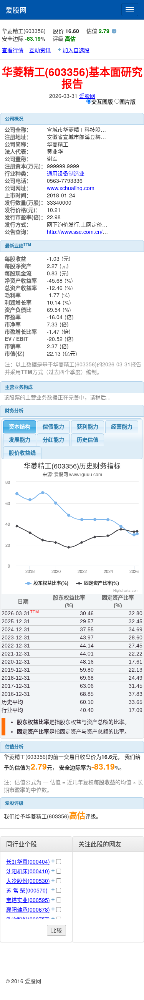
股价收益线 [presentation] (22, 453)
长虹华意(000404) (28, 861)
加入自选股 (76, 50)
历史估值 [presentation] (87, 440)
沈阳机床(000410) (28, 871)
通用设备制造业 (65, 173)
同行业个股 (21, 843)
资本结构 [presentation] (19, 427)
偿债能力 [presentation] (53, 427)
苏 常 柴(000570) (27, 890)
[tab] (19, 426)
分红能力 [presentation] (53, 440)
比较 (56, 930)
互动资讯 (40, 50)
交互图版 (102, 101)
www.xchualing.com (70, 188)
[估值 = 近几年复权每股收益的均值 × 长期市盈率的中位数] (114, 32)
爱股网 (16, 10)
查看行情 (12, 50)
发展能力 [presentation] (19, 440)
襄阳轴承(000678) (28, 909)
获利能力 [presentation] (87, 427)
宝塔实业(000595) (28, 900)
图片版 (127, 101)
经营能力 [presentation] (121, 427)
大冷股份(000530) (28, 880)
